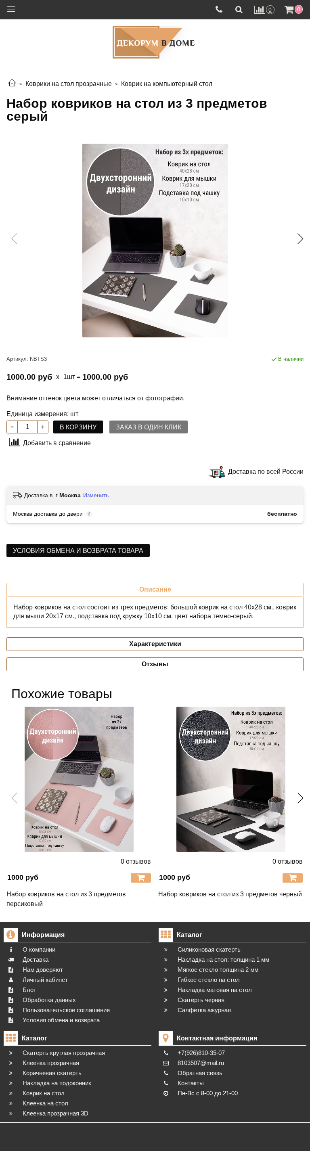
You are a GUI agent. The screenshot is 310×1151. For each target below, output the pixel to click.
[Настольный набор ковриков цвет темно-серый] (155, 240)
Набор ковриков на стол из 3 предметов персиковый (66, 899)
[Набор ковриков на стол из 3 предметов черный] (231, 779)
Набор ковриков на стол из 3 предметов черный (230, 894)
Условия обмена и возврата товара (78, 550)
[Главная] (12, 83)
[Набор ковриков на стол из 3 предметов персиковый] (79, 779)
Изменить (96, 495)
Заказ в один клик (148, 427)
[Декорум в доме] (155, 42)
